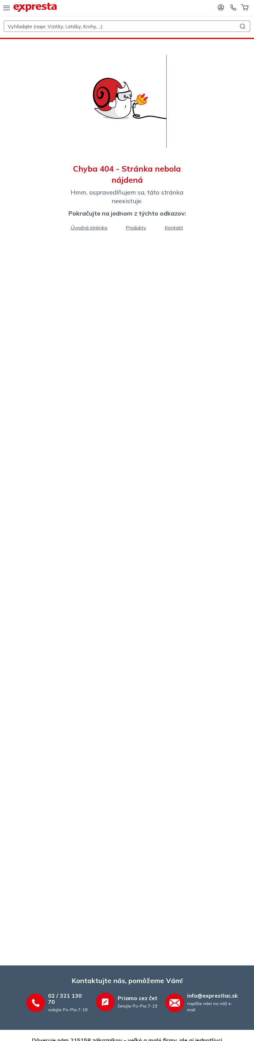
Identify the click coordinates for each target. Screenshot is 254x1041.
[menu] (6, 7)
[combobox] (127, 26)
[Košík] (245, 7)
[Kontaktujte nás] (233, 7)
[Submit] (243, 26)
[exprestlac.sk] (35, 7)
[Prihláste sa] (221, 7)
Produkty (136, 228)
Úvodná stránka (89, 228)
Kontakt (174, 228)
